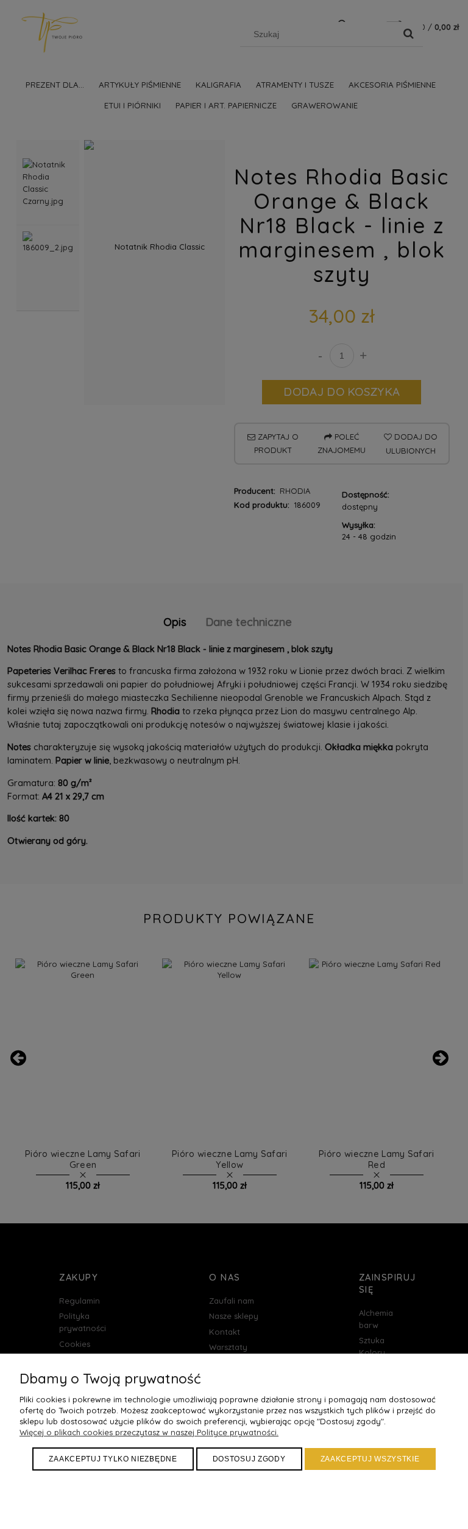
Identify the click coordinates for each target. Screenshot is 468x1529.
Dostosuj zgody (249, 1459)
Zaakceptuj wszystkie (370, 1459)
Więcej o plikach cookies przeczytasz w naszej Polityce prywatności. (149, 1432)
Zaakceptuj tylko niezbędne (113, 1459)
